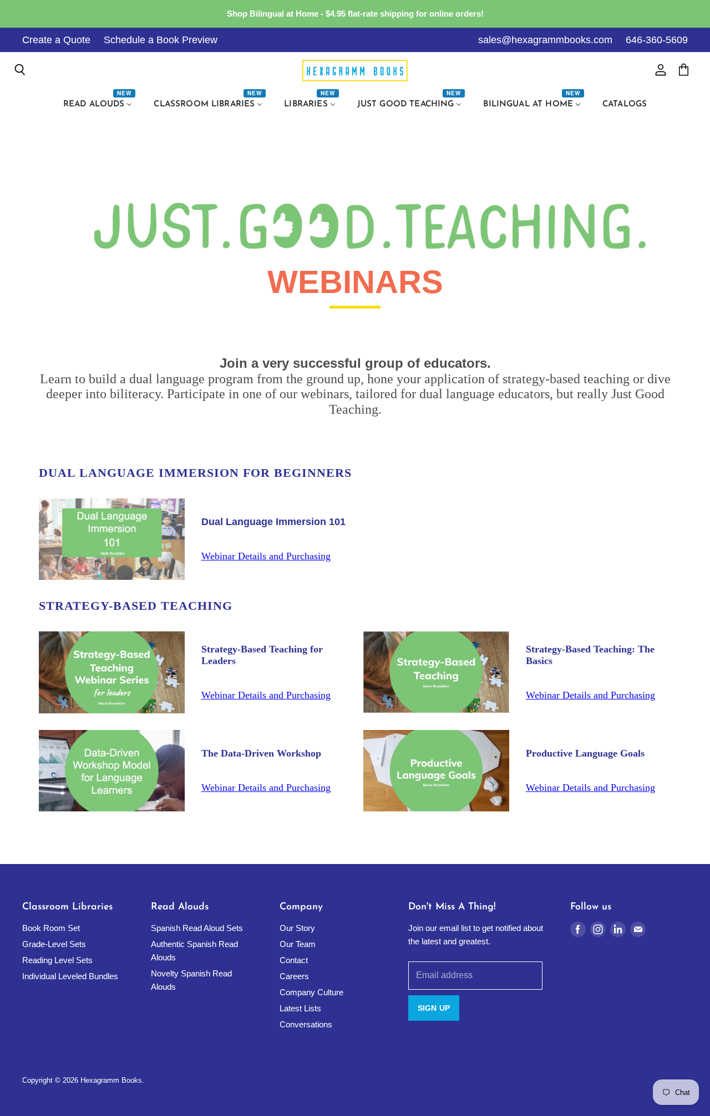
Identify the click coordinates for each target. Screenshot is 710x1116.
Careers (294, 976)
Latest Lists (300, 1008)
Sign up (434, 1008)
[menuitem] (99, 104)
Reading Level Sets (57, 960)
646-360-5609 (657, 39)
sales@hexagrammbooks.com (545, 39)
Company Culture (311, 992)
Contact (294, 960)
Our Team (298, 944)
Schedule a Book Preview (160, 39)
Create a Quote (56, 39)
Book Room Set (51, 928)
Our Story (297, 928)
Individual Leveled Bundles (70, 976)
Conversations (306, 1024)
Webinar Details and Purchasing (266, 556)
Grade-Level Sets (54, 944)
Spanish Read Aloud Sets (197, 928)
